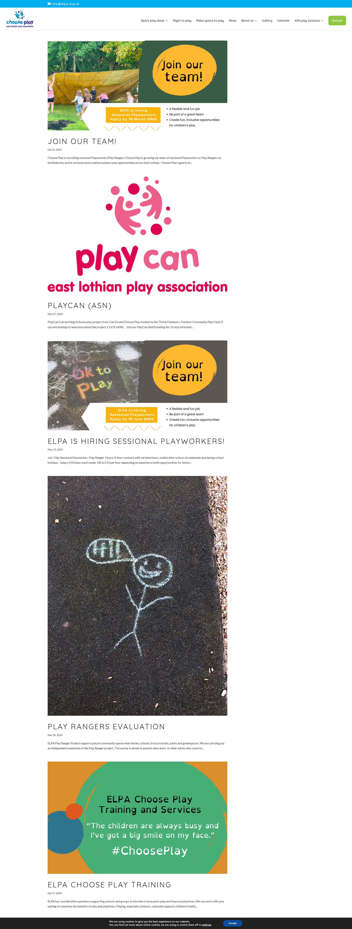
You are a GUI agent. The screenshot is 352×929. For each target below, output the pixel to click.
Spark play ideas (152, 20)
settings (206, 925)
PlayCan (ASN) (80, 305)
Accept (233, 923)
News (232, 20)
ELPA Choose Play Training (109, 884)
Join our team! (82, 141)
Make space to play (210, 20)
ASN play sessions (307, 20)
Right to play (182, 20)
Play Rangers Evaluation (106, 726)
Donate (337, 20)
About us (247, 20)
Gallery (267, 20)
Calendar (283, 20)
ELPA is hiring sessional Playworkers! (136, 441)
